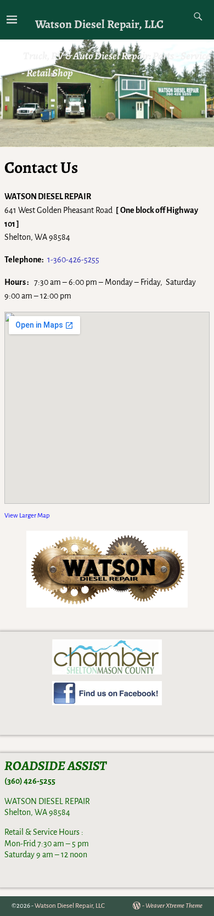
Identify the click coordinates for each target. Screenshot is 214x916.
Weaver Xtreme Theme (173, 905)
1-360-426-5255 (73, 259)
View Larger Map (27, 515)
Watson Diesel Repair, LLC (99, 24)
